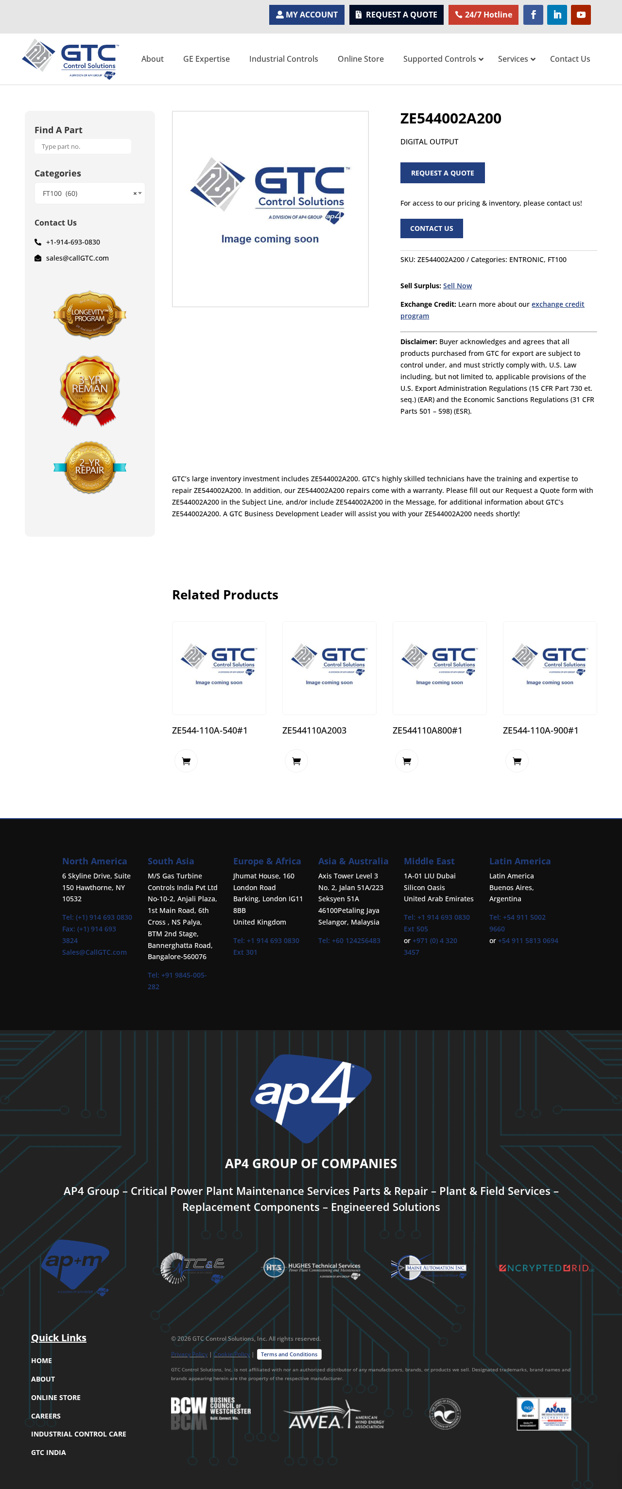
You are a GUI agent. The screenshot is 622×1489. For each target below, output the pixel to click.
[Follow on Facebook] (533, 15)
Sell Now (457, 285)
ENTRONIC (526, 259)
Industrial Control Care (78, 1433)
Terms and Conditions (289, 1354)
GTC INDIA (48, 1452)
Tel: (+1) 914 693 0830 (97, 917)
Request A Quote (442, 172)
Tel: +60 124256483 (349, 940)
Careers (46, 1415)
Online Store (56, 1397)
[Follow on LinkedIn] (557, 15)
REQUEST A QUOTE (401, 14)
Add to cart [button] (186, 760)
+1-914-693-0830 (73, 241)
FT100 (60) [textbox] (90, 193)
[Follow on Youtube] (581, 15)
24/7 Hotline (488, 14)
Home (41, 1360)
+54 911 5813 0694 (528, 940)
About (43, 1379)
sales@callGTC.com (77, 258)
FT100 (557, 259)
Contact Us (431, 228)
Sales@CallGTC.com (94, 952)
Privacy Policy (189, 1354)
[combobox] (90, 193)
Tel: (154, 975)
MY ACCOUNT (312, 14)
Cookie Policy (232, 1354)
